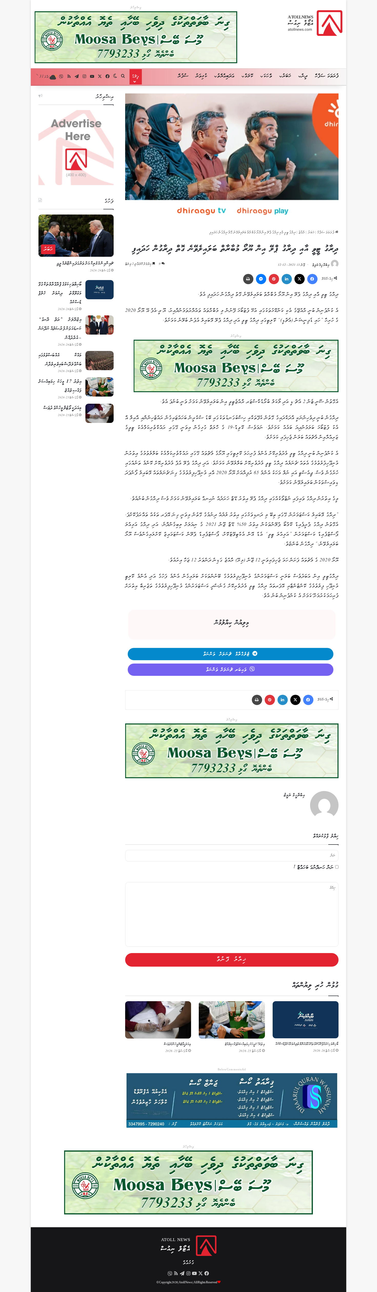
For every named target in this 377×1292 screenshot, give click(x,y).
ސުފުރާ (183, 76)
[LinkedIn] (287, 279)
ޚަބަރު (286, 76)
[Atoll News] (315, 23)
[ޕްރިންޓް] (248, 279)
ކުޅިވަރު (201, 76)
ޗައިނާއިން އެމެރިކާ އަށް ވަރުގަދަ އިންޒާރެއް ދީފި (85, 263)
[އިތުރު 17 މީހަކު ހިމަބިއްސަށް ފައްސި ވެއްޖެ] (232, 1019)
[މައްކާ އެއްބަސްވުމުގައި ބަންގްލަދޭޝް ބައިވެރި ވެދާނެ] (99, 360)
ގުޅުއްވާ (188, 1262)
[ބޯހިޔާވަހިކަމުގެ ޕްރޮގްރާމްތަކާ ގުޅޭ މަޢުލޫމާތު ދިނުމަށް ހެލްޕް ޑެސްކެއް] (306, 1019)
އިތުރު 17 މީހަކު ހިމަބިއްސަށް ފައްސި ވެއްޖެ (245, 1044)
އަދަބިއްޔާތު (225, 76)
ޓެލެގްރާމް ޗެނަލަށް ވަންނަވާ (226, 654)
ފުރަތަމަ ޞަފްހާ (327, 76)
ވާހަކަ (267, 76)
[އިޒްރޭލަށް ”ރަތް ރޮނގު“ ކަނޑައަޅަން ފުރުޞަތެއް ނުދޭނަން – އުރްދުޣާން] (99, 325)
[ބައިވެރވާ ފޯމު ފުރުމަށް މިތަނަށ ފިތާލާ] (236, 367)
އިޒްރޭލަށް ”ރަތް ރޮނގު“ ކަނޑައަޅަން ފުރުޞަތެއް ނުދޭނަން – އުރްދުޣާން (60, 328)
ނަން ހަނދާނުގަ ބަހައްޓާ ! (314, 867)
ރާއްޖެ (302, 232)
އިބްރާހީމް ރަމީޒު (321, 265)
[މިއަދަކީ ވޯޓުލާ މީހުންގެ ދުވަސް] (158, 1019)
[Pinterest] (274, 279)
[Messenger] (261, 279)
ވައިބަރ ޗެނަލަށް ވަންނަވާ (226, 670)
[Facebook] (312, 279)
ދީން (304, 76)
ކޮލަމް (249, 76)
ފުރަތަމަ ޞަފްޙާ (326, 232)
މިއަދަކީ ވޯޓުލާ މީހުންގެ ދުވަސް (177, 1044)
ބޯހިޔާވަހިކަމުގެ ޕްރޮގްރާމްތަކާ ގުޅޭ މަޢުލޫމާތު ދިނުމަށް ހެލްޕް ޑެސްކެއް (307, 1044)
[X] (299, 279)
